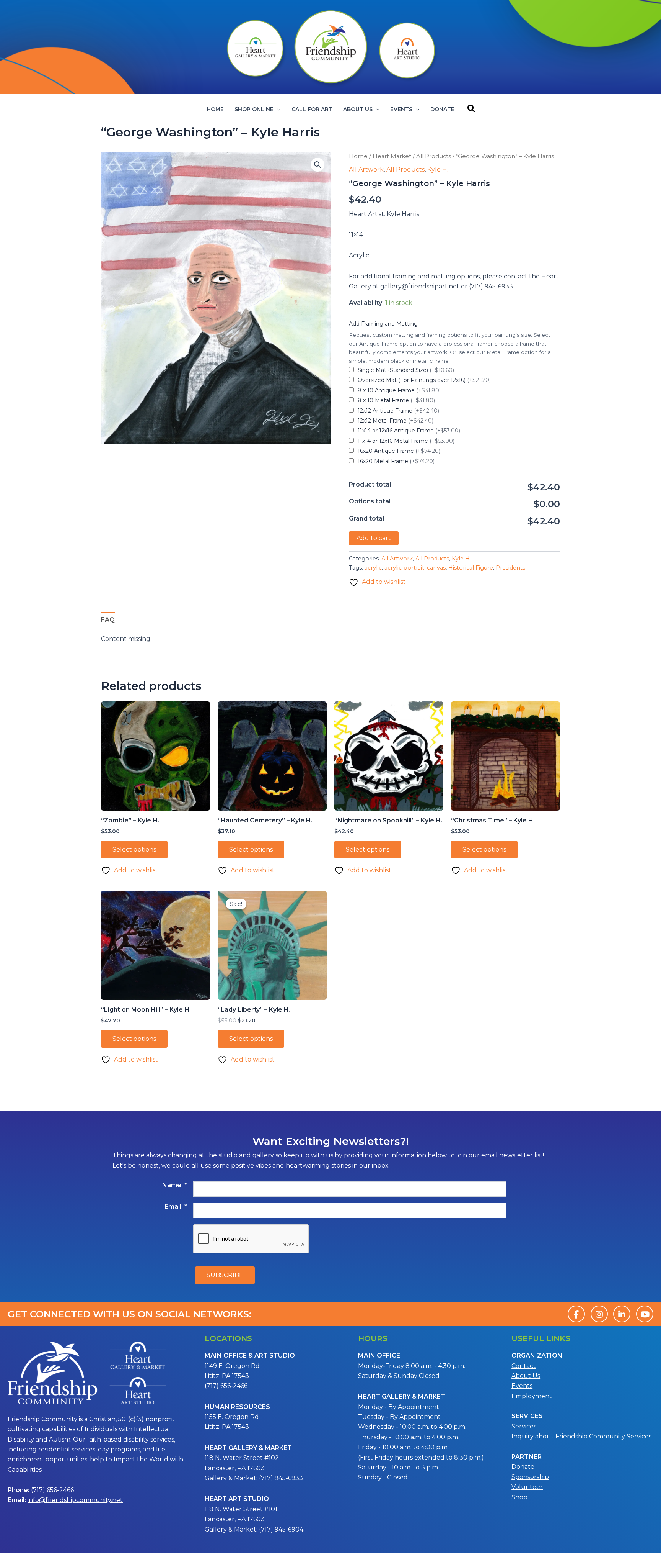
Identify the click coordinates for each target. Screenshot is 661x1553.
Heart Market (392, 156)
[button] (277, 109)
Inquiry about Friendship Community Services (581, 1436)
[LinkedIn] (621, 1314)
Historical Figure (470, 567)
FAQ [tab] (108, 619)
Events (401, 109)
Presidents (510, 567)
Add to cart (374, 538)
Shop (519, 1497)
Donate (442, 109)
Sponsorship (530, 1477)
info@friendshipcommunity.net (75, 1500)
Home (215, 109)
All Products (433, 156)
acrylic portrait (404, 567)
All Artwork (366, 169)
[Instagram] (599, 1314)
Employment (531, 1396)
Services (523, 1426)
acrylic (373, 567)
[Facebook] (576, 1314)
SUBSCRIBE (225, 1275)
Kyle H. (437, 169)
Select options (134, 849)
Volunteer (527, 1487)
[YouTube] (644, 1314)
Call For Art (311, 109)
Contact (523, 1366)
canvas (436, 567)
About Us (358, 109)
